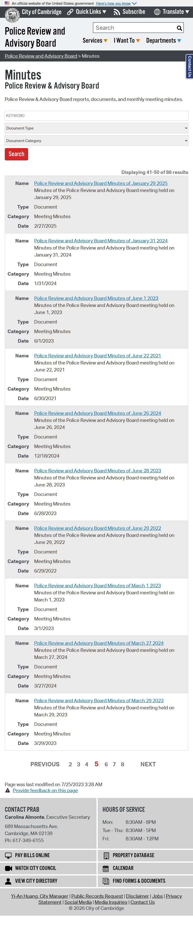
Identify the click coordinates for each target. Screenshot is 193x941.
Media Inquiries (111, 902)
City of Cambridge (42, 12)
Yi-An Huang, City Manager (39, 896)
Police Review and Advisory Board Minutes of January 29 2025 (101, 183)
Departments (161, 41)
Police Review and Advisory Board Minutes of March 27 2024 (99, 643)
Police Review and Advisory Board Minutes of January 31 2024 (101, 241)
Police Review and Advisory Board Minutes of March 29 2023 (99, 701)
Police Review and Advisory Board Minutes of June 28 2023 (97, 471)
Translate (173, 12)
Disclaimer (137, 896)
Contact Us (142, 902)
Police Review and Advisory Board (41, 56)
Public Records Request (97, 896)
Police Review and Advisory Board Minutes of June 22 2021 (97, 356)
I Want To (124, 41)
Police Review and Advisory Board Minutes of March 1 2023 (97, 586)
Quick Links (88, 12)
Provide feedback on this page (45, 790)
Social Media (78, 902)
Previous (45, 764)
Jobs (157, 896)
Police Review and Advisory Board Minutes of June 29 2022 (97, 528)
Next (148, 764)
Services (92, 41)
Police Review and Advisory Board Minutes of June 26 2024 (97, 413)
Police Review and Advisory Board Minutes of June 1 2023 (96, 298)
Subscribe (134, 12)
